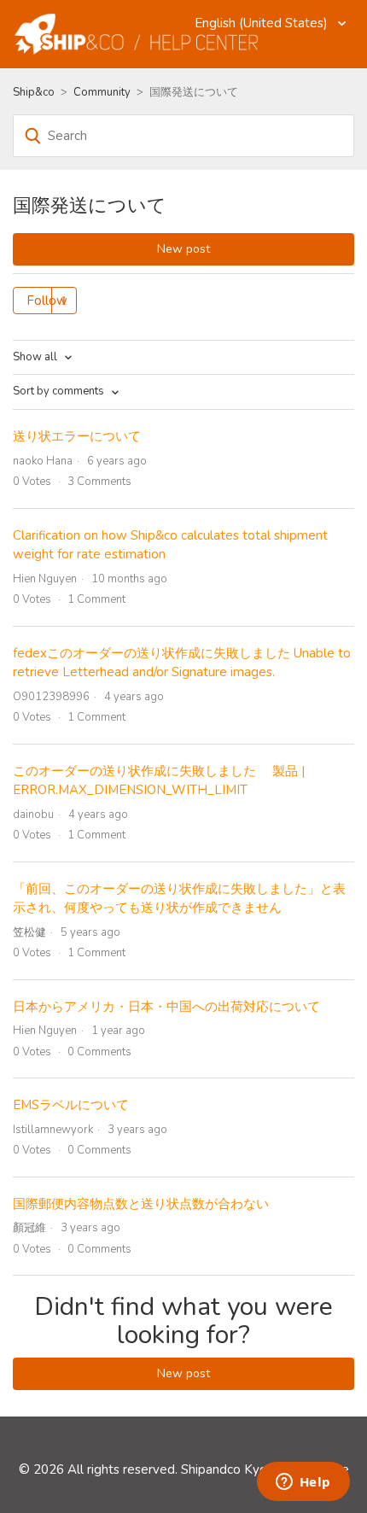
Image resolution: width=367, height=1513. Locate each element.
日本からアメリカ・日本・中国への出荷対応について (166, 1006)
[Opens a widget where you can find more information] (303, 1483)
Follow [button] (46, 300)
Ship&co (34, 92)
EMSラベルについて (71, 1104)
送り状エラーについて (77, 436)
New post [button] (183, 249)
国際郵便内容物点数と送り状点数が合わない (141, 1203)
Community (102, 92)
